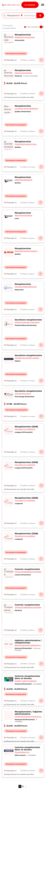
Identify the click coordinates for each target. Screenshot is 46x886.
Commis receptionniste (27, 569)
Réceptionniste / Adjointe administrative (28, 712)
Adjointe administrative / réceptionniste (28, 641)
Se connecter (30, 5)
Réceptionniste (23, 34)
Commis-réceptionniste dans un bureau (27, 677)
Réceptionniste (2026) (26, 426)
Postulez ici (11, 60)
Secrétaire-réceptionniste (28, 320)
